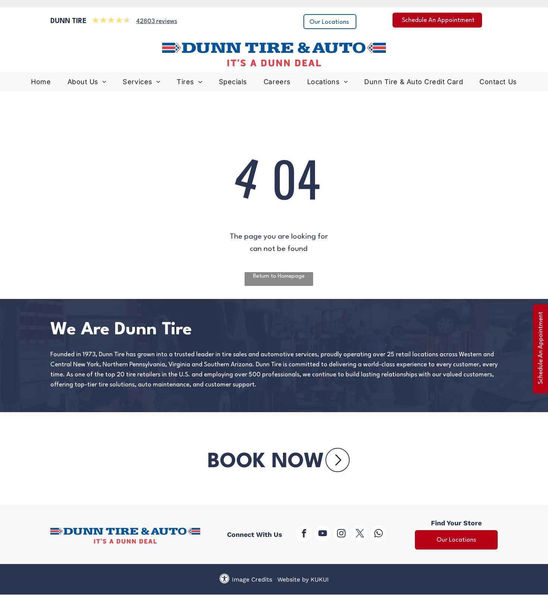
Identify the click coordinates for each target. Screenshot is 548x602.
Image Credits (252, 579)
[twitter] (360, 534)
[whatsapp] (378, 534)
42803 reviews (156, 21)
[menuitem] (41, 83)
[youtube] (322, 534)
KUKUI (320, 579)
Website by (293, 579)
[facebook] (304, 534)
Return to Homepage (279, 276)
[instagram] (341, 534)
